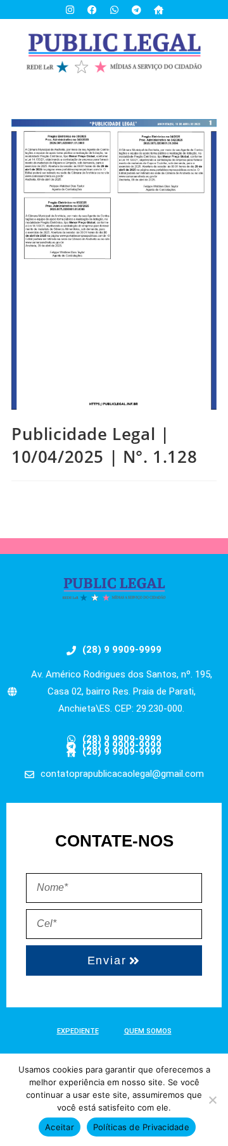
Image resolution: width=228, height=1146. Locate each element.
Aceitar (59, 1127)
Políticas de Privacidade (141, 1127)
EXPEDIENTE (78, 1031)
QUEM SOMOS (148, 1031)
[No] (212, 1099)
